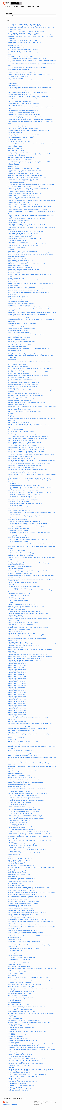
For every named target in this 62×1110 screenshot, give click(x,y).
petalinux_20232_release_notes (17, 712)
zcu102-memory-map (14, 1078)
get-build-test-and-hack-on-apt (17, 404)
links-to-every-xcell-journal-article (18, 588)
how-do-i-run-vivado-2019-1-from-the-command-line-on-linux (26, 451)
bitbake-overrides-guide (15, 146)
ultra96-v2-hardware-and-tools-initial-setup (20, 908)
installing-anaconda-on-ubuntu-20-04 (18, 537)
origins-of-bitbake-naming (15, 640)
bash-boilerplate (12, 145)
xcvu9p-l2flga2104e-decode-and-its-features (21, 1027)
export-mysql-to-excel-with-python (18, 330)
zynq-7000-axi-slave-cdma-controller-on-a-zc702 (22, 1081)
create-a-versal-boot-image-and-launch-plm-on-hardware (24, 235)
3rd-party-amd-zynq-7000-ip (16, 47)
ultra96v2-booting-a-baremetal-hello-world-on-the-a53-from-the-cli (27, 912)
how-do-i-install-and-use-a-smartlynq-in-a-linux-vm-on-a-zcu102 (27, 447)
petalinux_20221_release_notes (17, 707)
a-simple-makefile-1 (13, 83)
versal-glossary (12, 946)
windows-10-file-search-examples (17, 1017)
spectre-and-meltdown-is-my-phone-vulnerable (21, 829)
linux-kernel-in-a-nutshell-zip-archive (18, 595)
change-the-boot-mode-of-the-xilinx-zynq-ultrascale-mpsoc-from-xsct (28, 188)
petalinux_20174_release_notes (16, 687)
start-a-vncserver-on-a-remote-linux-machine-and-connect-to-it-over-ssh (29, 833)
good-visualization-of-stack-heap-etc (18, 422)
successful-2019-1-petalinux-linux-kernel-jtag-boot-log (23, 844)
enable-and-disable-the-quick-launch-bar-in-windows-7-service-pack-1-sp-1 (30, 307)
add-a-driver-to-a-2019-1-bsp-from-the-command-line (23, 103)
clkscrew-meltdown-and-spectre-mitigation (20, 191)
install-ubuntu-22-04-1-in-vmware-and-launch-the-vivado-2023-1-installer (29, 527)
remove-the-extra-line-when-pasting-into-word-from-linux (24, 754)
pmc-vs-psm (11, 719)
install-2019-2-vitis (13, 483)
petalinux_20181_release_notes (16, 689)
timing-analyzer (12, 876)
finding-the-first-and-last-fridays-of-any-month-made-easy (25, 354)
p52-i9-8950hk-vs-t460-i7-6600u (17, 642)
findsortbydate (12, 359)
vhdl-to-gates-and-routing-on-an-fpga (19, 952)
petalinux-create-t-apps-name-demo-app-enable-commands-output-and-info (30, 656)
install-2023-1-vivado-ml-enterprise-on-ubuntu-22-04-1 (24, 485)
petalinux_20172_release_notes (17, 683)
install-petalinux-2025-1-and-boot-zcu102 (20, 510)
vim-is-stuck (11, 954)
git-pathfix (11, 415)
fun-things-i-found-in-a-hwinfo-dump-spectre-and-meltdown (25, 395)
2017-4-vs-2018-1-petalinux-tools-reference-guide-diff (23, 33)
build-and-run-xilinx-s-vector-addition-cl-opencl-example (24, 170)
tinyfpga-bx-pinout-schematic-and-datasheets (21, 878)
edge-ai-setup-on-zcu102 (15, 300)
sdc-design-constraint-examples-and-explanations (22, 795)
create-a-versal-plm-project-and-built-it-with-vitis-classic (24, 238)
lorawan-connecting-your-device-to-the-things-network (24, 611)
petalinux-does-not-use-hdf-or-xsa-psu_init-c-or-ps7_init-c (25, 658)
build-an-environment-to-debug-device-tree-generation (24, 168)
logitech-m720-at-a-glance (15, 608)
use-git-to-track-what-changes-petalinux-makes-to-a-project (25, 932)
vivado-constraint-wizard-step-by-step (19, 959)
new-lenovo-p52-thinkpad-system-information (21, 633)
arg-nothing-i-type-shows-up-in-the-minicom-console (23, 134)
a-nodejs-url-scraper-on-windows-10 (18, 76)
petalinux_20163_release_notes (17, 678)
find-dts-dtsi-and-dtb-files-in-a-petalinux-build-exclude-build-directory (28, 348)
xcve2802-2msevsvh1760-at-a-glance (19, 1026)
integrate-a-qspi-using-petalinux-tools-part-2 (21, 554)
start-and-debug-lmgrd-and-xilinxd (18, 835)
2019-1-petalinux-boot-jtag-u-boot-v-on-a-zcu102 (22, 40)
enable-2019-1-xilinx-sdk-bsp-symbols (19, 305)
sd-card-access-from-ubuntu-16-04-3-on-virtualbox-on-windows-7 (27, 793)
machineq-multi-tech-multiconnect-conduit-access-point (24, 617)
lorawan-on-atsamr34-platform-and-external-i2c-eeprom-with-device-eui (29, 613)
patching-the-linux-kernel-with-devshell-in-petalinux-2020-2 (25, 645)
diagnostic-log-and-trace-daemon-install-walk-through (23, 269)
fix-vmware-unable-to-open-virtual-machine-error (22, 381)
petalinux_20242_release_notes (17, 716)
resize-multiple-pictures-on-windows (18, 761)
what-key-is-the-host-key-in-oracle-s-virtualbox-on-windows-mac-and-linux (30, 981)
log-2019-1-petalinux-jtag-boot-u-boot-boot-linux (22, 604)
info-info (10, 481)
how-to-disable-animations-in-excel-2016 (20, 456)
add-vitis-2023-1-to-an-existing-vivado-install (21, 112)
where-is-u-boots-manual (15, 1000)
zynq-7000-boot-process (15, 1087)
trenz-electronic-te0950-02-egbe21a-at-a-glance (22, 890)
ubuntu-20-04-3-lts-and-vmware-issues (19, 905)
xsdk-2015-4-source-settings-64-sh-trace (20, 1054)
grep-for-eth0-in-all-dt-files (16, 429)
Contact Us (30, 6)
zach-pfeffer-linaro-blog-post (16, 1062)
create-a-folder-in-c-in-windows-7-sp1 (19, 226)
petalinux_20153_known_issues (17, 671)
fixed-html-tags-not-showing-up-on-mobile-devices (23, 384)
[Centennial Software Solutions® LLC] (12, 1101)
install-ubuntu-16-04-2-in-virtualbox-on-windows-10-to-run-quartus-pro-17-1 (30, 523)
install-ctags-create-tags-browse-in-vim (19, 507)
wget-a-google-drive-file (15, 964)
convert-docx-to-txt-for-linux (16, 222)
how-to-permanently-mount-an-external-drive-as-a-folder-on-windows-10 (29, 463)
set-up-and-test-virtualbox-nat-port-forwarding (21, 808)
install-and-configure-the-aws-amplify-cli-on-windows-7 (24, 494)
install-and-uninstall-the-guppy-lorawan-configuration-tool (25, 503)
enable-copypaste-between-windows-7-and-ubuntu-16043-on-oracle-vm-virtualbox (32, 312)
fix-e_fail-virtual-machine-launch (17, 364)
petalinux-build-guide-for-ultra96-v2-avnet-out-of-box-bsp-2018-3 (27, 654)
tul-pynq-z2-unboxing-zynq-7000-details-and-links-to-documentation (28, 896)
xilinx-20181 (11, 1033)
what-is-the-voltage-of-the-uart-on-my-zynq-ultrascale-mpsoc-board (28, 977)
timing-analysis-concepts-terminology (19, 874)
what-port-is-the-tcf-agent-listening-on (19, 982)
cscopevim (11, 249)
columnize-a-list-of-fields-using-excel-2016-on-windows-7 (25, 193)
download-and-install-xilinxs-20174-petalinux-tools (22, 287)
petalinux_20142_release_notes (17, 663)
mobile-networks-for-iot (15, 631)
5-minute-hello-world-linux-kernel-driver (19, 51)
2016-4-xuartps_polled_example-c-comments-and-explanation (26, 31)
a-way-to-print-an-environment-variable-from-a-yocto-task (25, 91)
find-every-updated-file (14, 350)
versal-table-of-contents (15, 950)
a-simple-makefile (13, 85)
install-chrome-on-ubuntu (15, 505)
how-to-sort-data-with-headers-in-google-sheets (22, 472)
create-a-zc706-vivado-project (17, 240)
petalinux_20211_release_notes (16, 703)
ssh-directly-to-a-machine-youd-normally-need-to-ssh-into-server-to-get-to (30, 831)
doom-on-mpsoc (13, 281)
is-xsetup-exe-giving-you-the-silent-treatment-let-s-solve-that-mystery (28, 563)
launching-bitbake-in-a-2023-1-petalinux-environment (23, 572)
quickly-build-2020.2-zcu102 (16, 737)
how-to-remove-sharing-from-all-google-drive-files (22, 467)
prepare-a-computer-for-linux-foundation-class (21, 727)
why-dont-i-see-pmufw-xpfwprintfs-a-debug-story (22, 1011)
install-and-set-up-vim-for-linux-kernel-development (23, 499)
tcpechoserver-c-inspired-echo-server (19, 860)
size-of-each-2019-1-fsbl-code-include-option (21, 826)
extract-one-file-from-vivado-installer (18, 332)
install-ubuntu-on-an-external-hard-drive (19, 528)
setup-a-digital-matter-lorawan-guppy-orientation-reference (25, 815)
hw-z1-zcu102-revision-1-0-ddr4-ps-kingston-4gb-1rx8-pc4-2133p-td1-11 (29, 478)
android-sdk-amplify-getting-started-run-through (22, 127)
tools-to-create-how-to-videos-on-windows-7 (21, 881)
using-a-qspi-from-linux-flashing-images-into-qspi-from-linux (25, 941)
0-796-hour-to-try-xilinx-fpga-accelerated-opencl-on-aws (24, 24)
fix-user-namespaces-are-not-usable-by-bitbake (22, 379)
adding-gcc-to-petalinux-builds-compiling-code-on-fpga (24, 114)
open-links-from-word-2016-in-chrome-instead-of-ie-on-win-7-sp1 (27, 638)
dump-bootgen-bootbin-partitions (18, 296)
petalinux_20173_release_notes (17, 685)
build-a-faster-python (14, 166)
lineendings (11, 584)
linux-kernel (11, 597)
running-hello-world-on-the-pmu (17, 786)
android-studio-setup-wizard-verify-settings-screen (23, 128)
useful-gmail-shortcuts (14, 939)
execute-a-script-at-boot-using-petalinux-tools (21, 328)
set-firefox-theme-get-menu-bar (17, 804)
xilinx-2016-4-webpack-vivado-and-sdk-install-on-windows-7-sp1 (27, 1031)
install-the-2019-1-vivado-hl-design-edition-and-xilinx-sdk (24, 521)
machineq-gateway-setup (15, 615)
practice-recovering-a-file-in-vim (17, 721)
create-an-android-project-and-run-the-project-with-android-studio (27, 244)
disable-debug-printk (14, 272)
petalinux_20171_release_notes (16, 681)
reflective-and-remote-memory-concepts (20, 750)
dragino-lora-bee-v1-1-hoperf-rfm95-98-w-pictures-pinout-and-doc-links (29, 292)
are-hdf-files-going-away (15, 132)
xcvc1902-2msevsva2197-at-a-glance (18, 1024)
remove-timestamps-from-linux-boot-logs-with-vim (23, 755)
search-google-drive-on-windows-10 (18, 799)
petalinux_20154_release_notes (17, 672)
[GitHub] (38, 6)
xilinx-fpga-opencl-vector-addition (18, 1038)
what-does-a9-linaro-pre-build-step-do (19, 966)
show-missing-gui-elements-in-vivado (19, 820)
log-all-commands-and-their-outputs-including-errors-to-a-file (26, 606)
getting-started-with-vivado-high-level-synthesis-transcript (25, 411)
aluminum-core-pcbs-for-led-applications (20, 118)
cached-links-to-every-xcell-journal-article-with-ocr (23, 181)
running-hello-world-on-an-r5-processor (19, 784)
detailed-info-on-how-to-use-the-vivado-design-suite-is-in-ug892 (27, 263)
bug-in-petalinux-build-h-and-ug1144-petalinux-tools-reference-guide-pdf (29, 161)
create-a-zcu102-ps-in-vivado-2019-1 (18, 242)
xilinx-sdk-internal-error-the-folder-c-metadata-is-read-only (25, 1045)
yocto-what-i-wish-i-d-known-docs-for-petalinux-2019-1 (24, 1060)
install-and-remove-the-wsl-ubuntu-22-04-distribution (23, 498)
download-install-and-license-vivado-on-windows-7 (23, 291)
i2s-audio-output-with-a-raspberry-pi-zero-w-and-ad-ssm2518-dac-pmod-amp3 (31, 480)
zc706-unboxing (12, 1067)
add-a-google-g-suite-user (15, 105)
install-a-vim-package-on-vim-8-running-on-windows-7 (24, 490)
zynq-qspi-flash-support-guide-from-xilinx (20, 1089)
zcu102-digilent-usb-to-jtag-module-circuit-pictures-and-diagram (27, 1074)
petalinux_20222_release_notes (17, 708)
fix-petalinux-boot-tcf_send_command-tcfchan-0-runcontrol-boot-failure (29, 372)
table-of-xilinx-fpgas (14, 854)
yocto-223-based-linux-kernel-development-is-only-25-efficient (26, 1058)
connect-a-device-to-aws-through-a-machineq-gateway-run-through (28, 209)
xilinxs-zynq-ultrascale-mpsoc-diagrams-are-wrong (23, 1053)
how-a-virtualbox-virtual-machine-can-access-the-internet (25, 435)
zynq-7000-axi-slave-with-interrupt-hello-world (21, 1085)
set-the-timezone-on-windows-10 (17, 806)
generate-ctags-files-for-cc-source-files (19, 400)
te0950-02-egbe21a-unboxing (16, 863)
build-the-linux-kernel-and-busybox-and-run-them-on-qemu (25, 175)
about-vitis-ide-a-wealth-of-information (19, 94)
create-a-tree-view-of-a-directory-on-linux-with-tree (23, 233)
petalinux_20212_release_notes (17, 705)
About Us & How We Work (10, 6)
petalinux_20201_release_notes (17, 698)
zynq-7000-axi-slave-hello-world (17, 1083)
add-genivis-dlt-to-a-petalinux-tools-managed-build (23, 110)
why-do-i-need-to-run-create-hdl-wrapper (20, 1009)
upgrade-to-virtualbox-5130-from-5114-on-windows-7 (23, 925)
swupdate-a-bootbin (14, 851)
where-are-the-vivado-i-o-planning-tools (19, 993)
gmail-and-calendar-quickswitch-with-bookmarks (22, 417)
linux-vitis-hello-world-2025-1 (16, 599)
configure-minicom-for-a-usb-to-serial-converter (22, 208)
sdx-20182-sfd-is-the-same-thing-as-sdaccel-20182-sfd (24, 797)
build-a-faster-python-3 (14, 164)
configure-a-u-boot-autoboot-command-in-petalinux (23, 204)
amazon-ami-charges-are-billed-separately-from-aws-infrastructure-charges (30, 119)
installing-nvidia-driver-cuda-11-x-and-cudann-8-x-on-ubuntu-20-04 (27, 539)
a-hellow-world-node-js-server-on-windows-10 (21, 72)
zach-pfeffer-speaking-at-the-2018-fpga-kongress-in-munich (25, 1063)
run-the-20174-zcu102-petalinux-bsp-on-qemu (21, 777)
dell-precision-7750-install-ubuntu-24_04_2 (20, 260)
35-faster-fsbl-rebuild (14, 44)
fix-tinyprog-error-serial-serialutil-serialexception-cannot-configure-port (28, 375)
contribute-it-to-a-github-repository (18, 220)
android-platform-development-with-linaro (20, 125)
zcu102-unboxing (13, 1080)
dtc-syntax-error (12, 294)
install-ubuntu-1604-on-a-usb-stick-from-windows (22, 525)
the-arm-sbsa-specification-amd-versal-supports (22, 865)
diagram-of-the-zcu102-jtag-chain (18, 271)
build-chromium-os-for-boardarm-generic (20, 172)
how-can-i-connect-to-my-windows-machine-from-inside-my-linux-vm (28, 438)
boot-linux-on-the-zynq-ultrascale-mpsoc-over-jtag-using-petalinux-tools (29, 154)
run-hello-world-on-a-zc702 (16, 773)
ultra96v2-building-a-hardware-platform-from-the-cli (23, 914)
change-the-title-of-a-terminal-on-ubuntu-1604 (21, 190)
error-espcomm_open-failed (16, 325)
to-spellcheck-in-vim (14, 880)
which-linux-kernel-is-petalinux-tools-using (20, 1004)
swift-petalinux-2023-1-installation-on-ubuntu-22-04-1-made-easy (27, 849)
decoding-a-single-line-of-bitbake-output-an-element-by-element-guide (28, 253)
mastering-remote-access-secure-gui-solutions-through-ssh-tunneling (28, 627)
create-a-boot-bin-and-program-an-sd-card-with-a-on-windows (26, 224)
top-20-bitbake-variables (15, 883)
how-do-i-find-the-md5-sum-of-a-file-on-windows (22, 445)
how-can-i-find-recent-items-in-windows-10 (20, 440)
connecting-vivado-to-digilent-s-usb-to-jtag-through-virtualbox (26, 218)
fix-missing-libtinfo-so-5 (15, 370)
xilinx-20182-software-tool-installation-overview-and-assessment (27, 1035)
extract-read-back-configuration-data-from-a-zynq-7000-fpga (26, 334)
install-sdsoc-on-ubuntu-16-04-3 (17, 519)
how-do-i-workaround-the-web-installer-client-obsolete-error (25, 453)
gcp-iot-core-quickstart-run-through (18, 397)
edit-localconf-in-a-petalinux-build (18, 301)
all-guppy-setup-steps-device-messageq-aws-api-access (24, 116)
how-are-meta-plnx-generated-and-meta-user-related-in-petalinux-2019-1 (29, 436)
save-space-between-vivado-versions (19, 791)
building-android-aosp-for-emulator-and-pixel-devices (23, 179)
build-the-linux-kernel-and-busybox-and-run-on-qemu (23, 173)
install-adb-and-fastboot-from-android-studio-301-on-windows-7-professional (30, 492)
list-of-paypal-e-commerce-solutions (18, 600)
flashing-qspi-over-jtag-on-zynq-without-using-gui (22, 386)
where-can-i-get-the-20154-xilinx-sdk (19, 995)
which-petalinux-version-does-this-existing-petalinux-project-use (26, 1006)
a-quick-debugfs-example (15, 78)
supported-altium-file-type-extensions (19, 847)
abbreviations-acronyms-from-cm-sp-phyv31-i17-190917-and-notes (27, 92)
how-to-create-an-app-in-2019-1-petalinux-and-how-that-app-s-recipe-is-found (31, 454)
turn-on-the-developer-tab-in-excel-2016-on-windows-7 (24, 901)
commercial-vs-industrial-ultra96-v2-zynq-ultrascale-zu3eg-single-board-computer (32, 200)
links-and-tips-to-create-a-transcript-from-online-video (24, 586)
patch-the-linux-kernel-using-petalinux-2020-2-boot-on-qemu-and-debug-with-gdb (32, 644)
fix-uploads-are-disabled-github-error (19, 377)
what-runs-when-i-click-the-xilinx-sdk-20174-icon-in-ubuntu (25, 984)
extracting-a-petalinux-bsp (15, 336)
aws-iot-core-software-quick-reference (19, 141)
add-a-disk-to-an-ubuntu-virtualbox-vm (19, 101)
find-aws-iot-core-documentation (17, 346)
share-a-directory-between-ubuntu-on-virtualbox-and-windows (26, 817)
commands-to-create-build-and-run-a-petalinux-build (23, 197)
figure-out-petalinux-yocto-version (18, 339)
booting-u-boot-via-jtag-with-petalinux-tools (21, 157)
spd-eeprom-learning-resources (17, 827)
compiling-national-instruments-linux (18, 202)
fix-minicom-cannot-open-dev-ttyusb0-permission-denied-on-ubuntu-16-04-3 (30, 368)
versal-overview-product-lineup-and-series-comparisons (24, 948)
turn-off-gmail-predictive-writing (17, 899)
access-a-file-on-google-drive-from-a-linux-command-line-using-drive (28, 96)
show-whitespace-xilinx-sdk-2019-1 (18, 822)
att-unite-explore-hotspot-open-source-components (23, 136)
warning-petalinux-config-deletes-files (19, 963)
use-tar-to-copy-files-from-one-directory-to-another (23, 934)
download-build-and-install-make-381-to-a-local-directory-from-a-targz (29, 289)
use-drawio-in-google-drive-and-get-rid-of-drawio (22, 930)
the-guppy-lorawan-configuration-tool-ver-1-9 (21, 871)
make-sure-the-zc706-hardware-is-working (20, 624)
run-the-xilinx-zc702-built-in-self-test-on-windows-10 (23, 779)
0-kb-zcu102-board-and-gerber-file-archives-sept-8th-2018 (25, 26)
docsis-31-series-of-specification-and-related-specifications (25, 280)
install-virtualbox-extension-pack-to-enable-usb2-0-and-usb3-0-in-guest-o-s (30, 532)
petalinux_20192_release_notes (17, 696)
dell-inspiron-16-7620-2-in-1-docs (17, 258)
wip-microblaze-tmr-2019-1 (16, 1018)
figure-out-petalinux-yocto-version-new (19, 337)
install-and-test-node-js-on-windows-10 (19, 501)
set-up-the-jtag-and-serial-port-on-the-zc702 (21, 813)
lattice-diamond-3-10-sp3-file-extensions (20, 566)
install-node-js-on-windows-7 (16, 509)
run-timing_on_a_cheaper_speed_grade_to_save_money (23, 781)
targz (9, 856)
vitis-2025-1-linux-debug (15, 955)
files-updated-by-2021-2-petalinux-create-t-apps (22, 341)
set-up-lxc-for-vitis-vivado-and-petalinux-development (24, 811)
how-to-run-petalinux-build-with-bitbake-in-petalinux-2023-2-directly (28, 469)
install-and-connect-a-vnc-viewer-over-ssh (20, 496)
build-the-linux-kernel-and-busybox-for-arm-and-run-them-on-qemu (27, 177)
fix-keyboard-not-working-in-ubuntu (18, 366)
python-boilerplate (13, 732)
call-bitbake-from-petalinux (16, 182)
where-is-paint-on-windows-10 (17, 999)
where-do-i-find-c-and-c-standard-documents (21, 997)
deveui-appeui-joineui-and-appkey (18, 265)
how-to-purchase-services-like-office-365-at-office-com (24, 465)
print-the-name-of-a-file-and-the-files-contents (21, 730)
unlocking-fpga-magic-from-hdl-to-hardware (21, 917)
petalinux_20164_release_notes (17, 680)
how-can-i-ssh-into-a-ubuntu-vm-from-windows (22, 444)
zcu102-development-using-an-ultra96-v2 (20, 1072)
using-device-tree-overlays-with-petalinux (20, 943)
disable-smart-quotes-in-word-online (18, 278)
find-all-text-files (13, 343)
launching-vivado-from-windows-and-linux (20, 573)
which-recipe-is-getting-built (16, 1008)
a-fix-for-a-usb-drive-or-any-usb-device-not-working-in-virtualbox (27, 58)
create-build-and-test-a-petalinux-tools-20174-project (23, 245)
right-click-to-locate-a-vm (15, 772)
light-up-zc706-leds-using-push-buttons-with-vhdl (22, 582)
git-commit (11, 413)
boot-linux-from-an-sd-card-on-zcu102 (19, 152)
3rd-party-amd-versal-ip (15, 45)
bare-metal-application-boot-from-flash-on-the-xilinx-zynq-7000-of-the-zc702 (31, 143)
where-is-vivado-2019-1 (14, 1002)
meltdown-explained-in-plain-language (19, 629)
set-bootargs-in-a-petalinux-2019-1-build (19, 802)
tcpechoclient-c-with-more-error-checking (20, 858)
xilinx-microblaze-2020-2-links (16, 1042)
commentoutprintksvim (14, 199)
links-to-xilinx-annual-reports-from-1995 (19, 593)
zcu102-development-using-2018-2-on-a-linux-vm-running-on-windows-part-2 (30, 1069)
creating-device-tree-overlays (16, 247)
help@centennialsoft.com (10, 1104)
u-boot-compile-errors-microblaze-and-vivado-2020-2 (23, 903)
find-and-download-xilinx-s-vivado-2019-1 (20, 345)
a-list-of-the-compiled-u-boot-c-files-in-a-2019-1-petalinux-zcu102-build (29, 74)
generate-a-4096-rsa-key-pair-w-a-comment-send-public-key (26, 399)
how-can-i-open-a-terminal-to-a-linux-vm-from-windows (24, 442)
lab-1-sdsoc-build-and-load (16, 564)
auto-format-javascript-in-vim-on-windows (20, 137)
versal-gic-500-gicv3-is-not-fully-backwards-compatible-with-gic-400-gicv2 (30, 945)
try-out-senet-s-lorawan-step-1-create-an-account (22, 894)
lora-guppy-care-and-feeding (16, 609)
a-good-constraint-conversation (17, 71)
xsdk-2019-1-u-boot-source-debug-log (19, 1056)
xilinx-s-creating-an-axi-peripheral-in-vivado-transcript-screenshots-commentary (31, 1044)
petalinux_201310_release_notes (17, 662)
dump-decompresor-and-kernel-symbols (19, 298)
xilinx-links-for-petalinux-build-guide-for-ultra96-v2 (23, 1040)
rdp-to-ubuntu (12, 739)
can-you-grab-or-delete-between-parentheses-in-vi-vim (24, 186)
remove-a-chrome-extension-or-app (18, 752)
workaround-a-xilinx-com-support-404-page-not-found (24, 1020)
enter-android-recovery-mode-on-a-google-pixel (22, 323)
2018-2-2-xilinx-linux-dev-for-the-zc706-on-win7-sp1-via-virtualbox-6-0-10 (29, 35)
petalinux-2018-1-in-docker (15, 647)
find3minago (11, 352)
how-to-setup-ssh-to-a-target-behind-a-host (21, 471)
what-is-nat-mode (13, 975)
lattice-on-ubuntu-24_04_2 (15, 568)
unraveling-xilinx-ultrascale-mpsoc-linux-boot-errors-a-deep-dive (27, 919)
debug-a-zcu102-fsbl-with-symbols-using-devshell (22, 251)
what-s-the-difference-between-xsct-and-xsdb (21, 986)
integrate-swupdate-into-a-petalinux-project (20, 555)
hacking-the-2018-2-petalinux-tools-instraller (21, 431)
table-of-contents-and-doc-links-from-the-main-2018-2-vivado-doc (27, 853)
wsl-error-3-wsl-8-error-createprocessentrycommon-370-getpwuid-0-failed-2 (30, 1022)
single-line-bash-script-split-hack (17, 824)
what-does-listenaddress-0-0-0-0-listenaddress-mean (23, 972)
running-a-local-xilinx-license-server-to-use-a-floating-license (25, 782)
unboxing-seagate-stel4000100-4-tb (18, 916)
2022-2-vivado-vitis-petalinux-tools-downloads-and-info (24, 42)
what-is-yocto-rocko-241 (15, 979)
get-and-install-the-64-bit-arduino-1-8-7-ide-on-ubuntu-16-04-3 (26, 402)
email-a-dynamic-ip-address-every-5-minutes (21, 303)
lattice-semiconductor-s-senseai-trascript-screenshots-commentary (27, 570)
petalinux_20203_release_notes (17, 701)
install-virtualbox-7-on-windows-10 (18, 530)
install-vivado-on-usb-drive (16, 534)
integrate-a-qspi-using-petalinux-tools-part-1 (21, 552)
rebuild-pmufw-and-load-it (15, 745)
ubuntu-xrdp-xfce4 (13, 907)
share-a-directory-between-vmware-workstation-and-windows (26, 818)
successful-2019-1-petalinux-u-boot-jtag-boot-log (22, 845)
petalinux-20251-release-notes (16, 653)
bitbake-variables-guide (15, 148)
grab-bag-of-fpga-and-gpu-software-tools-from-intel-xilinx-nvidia (27, 424)
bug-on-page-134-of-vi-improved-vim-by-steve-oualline (24, 163)
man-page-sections (13, 626)
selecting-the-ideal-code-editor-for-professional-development (26, 800)
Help (22, 6)
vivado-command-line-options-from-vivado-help (22, 957)
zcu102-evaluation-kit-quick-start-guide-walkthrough (23, 1076)
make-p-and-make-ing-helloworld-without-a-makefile (23, 622)
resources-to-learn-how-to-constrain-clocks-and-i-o (23, 770)
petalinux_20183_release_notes (17, 692)
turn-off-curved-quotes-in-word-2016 (18, 898)
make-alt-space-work (14, 620)
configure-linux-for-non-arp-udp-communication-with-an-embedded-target (29, 206)
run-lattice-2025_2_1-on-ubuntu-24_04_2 (19, 775)
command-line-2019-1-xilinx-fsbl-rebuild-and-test (22, 195)
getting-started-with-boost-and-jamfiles (19, 409)
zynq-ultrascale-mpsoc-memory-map (18, 1090)
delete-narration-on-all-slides (16, 256)
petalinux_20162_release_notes (17, 676)
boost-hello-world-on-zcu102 (16, 150)
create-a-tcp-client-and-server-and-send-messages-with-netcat (26, 231)
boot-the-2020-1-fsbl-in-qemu (16, 155)
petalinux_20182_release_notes (17, 690)
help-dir (10, 433)
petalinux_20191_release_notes (16, 694)
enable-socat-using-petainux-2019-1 (18, 318)
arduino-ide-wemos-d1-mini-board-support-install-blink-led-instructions (28, 130)
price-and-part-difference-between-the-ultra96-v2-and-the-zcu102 (27, 728)
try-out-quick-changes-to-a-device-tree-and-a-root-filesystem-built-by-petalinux (31, 892)
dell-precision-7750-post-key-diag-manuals (20, 262)
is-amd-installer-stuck (14, 561)
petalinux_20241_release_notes (17, 714)
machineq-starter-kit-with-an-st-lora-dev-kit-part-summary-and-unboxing (29, 618)
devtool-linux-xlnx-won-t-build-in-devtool (20, 267)
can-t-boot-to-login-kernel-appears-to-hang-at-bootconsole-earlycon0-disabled (31, 184)
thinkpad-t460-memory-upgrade (17, 872)
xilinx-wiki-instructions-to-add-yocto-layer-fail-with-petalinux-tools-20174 (29, 1047)
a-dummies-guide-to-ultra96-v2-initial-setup (20, 56)
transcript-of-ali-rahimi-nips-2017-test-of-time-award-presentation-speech (29, 887)
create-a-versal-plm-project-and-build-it (19, 236)
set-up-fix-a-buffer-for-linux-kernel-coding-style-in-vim (24, 809)
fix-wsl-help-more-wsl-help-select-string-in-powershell (23, 382)
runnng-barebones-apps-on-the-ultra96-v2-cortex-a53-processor (27, 788)
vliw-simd (10, 961)
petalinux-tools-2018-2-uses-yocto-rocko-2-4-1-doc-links (24, 660)
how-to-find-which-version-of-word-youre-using (22, 458)
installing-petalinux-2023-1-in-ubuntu (18, 541)
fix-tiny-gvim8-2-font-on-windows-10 (18, 373)
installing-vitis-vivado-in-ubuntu (17, 550)
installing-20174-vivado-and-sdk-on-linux (19, 536)
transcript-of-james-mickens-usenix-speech (20, 889)
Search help (9, 13)
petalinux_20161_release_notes (16, 674)
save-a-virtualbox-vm (14, 790)
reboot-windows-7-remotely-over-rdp (19, 743)
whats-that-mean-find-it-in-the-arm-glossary (21, 991)
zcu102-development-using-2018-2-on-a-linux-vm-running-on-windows (28, 1071)
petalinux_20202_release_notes (17, 699)
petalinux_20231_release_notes (17, 710)
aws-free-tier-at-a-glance (15, 139)
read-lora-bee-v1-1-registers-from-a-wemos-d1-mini (23, 741)
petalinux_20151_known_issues (16, 667)
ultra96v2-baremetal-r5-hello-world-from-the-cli (22, 910)
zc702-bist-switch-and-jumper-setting (19, 1065)
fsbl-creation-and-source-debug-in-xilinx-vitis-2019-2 (23, 393)
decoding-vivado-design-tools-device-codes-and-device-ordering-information (30, 254)
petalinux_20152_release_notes (17, 669)
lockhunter (11, 602)
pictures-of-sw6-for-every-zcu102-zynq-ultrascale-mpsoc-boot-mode (28, 718)
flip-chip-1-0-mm (13, 388)
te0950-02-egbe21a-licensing (16, 862)
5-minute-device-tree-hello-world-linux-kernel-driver (23, 49)
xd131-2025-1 (12, 1029)
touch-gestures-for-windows (16, 885)
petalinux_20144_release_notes (17, 665)
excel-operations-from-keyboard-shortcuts (20, 327)
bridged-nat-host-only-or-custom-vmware (20, 159)
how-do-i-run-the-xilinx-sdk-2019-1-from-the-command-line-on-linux (28, 449)
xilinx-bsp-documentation (15, 1036)
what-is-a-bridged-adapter (15, 973)
